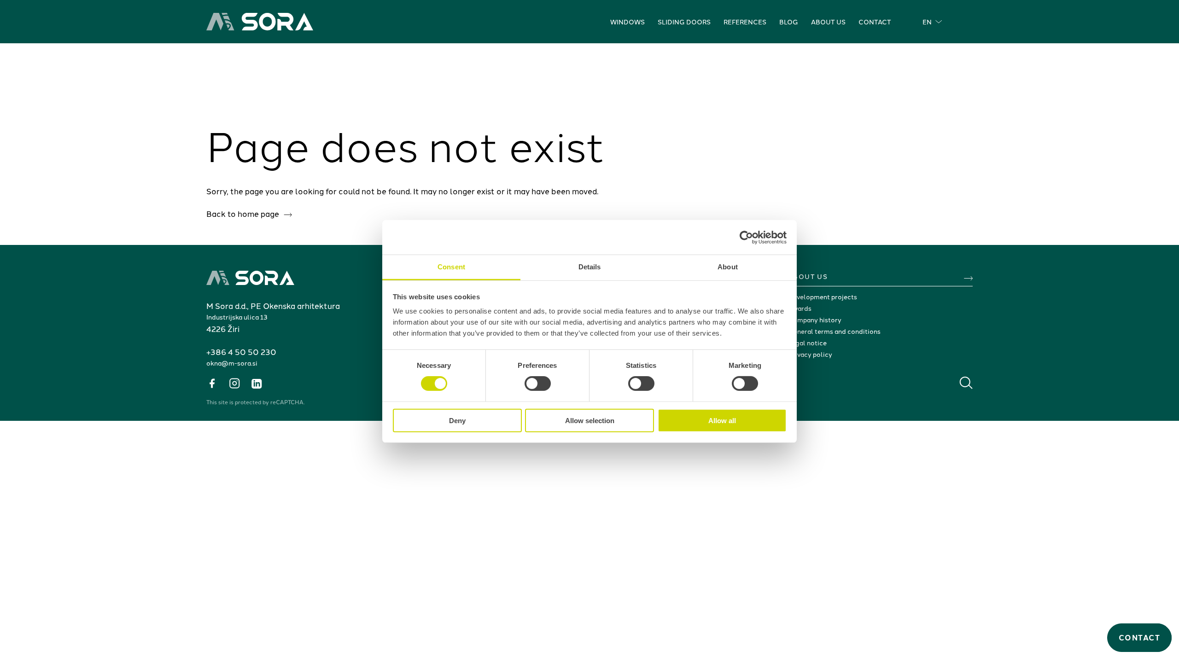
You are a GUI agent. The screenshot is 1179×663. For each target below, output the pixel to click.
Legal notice (807, 342)
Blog (788, 21)
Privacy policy (810, 354)
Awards (799, 308)
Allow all (722, 421)
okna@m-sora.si (231, 362)
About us (828, 21)
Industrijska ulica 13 (237, 316)
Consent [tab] (451, 267)
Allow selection (589, 421)
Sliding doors (684, 21)
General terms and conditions (834, 331)
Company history (814, 319)
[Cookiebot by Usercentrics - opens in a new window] (746, 237)
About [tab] (728, 267)
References (745, 21)
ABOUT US (808, 276)
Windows (627, 21)
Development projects (822, 296)
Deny (457, 421)
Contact (874, 21)
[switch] (538, 383)
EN (927, 21)
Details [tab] (589, 267)
